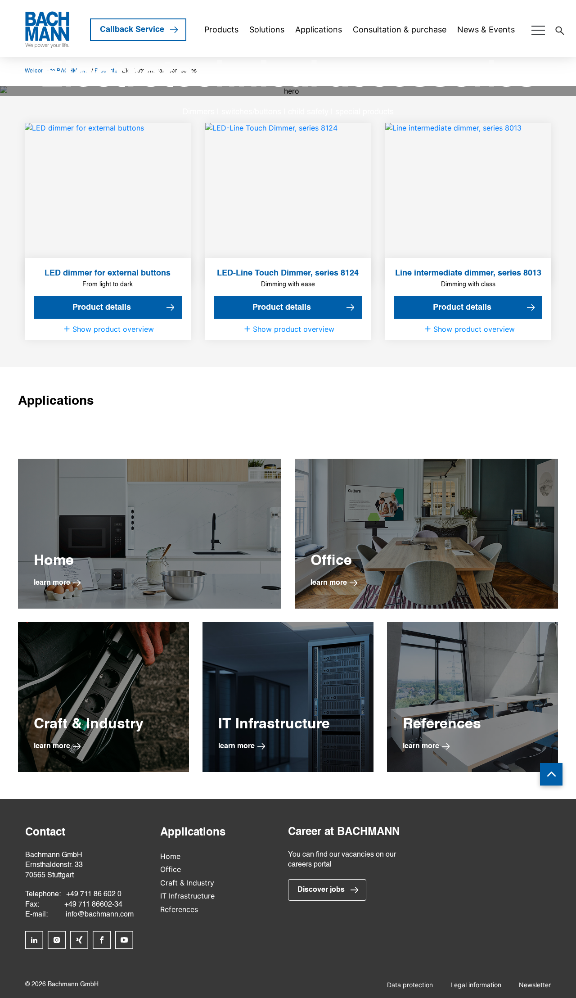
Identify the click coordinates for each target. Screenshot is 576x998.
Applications (318, 29)
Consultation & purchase (399, 29)
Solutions (266, 29)
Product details (101, 307)
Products (221, 29)
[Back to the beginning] (551, 774)
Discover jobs (321, 890)
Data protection (410, 985)
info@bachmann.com (100, 914)
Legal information (475, 985)
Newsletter (535, 985)
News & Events (486, 29)
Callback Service (132, 30)
